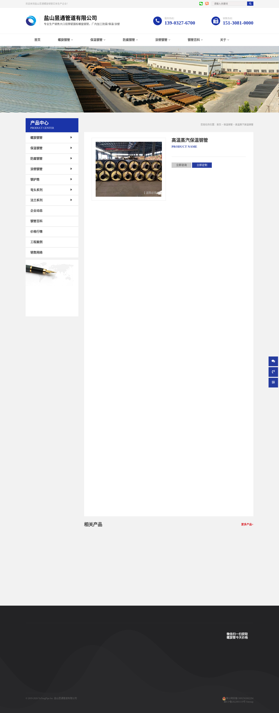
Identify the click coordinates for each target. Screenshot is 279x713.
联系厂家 (123, 673)
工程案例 (36, 242)
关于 (223, 39)
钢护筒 (34, 179)
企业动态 (36, 210)
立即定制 (202, 165)
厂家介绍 (123, 661)
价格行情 (36, 231)
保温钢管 (96, 39)
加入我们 (123, 684)
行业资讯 (154, 678)
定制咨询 (121, 612)
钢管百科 (194, 39)
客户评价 (92, 678)
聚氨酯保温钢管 (65, 673)
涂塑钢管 (161, 39)
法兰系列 (36, 200)
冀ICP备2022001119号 (235, 701)
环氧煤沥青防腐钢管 (67, 695)
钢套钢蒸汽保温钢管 (67, 690)
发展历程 (123, 678)
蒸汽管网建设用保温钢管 (111, 604)
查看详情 (101, 612)
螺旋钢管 (64, 39)
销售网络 (36, 252)
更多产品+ (247, 524)
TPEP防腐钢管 (64, 667)
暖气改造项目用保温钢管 (168, 604)
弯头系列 (36, 189)
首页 (37, 39)
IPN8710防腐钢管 (65, 684)
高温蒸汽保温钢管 (102, 270)
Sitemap (249, 701)
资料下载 (92, 684)
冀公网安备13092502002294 (239, 698)
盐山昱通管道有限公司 (65, 698)
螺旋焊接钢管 (63, 661)
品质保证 (92, 690)
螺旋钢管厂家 (32, 695)
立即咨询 (181, 165)
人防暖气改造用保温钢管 (226, 604)
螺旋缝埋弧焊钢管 (66, 678)
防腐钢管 (129, 39)
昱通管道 (92, 661)
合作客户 (92, 673)
